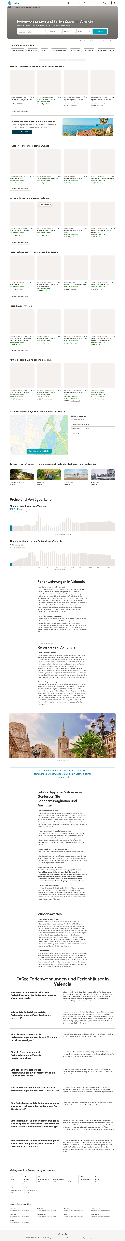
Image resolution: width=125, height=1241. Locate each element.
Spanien (105, 41)
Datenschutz (71, 1238)
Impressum (57, 1238)
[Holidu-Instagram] (58, 1233)
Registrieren (106, 3)
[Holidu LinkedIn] (62, 1233)
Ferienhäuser (32, 50)
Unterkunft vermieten (85, 3)
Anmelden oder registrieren (22, 132)
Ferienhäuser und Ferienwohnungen (90, 41)
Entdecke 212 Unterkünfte (39, 451)
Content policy (81, 1238)
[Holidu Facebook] (66, 1233)
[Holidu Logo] (17, 3)
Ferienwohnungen (18, 50)
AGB (64, 1238)
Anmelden (97, 3)
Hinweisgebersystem (93, 1238)
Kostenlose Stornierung (106, 50)
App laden (73, 3)
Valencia (112, 41)
